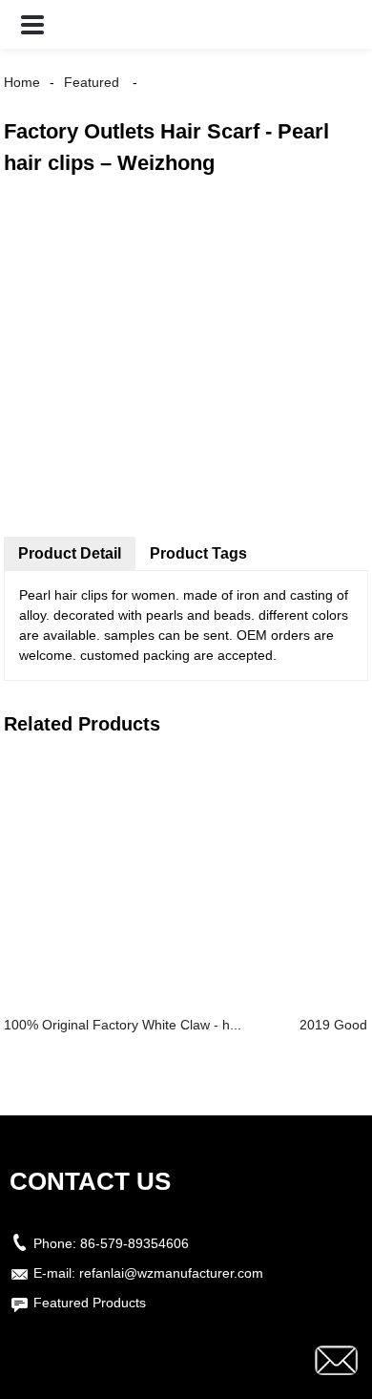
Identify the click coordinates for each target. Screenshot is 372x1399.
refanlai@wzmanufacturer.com (171, 1273)
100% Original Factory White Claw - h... (122, 1024)
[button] (32, 24)
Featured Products (89, 1302)
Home (22, 82)
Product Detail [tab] (69, 553)
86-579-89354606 (134, 1243)
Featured (91, 82)
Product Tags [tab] (198, 553)
